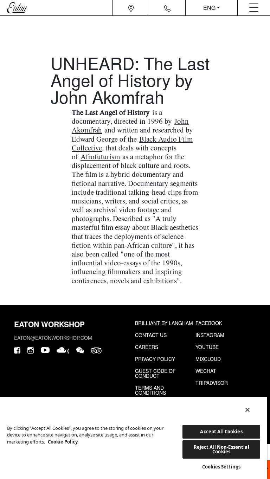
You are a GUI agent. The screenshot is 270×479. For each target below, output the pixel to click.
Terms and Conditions (150, 390)
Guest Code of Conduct (155, 373)
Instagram (209, 334)
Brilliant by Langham (164, 322)
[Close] (247, 409)
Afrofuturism (100, 156)
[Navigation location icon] (131, 8)
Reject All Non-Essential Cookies (221, 449)
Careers (146, 346)
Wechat (205, 370)
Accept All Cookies (221, 431)
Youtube (207, 346)
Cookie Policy (63, 442)
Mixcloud (208, 358)
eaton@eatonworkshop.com (53, 337)
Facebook (208, 322)
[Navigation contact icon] (167, 8)
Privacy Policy (155, 358)
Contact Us (151, 334)
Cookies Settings (221, 467)
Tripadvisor (211, 382)
